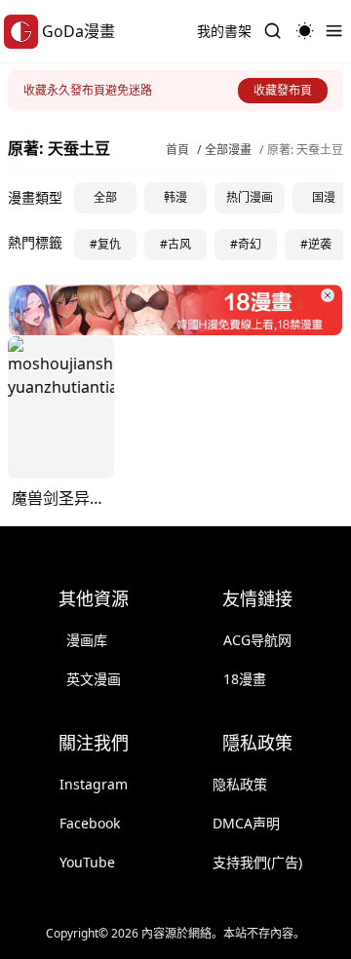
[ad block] (175, 310)
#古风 (175, 244)
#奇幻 (245, 244)
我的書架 (224, 30)
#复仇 (105, 244)
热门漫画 (249, 197)
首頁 (177, 150)
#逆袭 (316, 244)
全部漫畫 (228, 150)
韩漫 (175, 197)
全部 (105, 197)
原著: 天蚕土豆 (305, 150)
